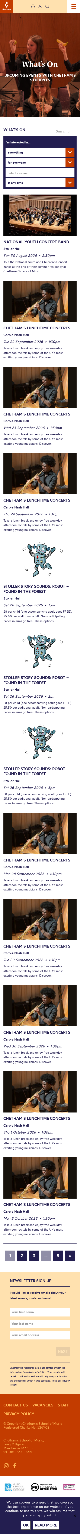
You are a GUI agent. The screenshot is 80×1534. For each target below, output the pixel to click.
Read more (46, 1525)
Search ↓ (63, 131)
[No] (75, 1515)
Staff (63, 1405)
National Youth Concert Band (36, 241)
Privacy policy (18, 1413)
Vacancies (43, 1405)
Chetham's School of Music (6, 6)
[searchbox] (41, 173)
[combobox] (40, 172)
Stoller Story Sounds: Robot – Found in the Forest (36, 589)
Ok (26, 1525)
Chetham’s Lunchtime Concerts (36, 328)
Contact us (15, 1405)
